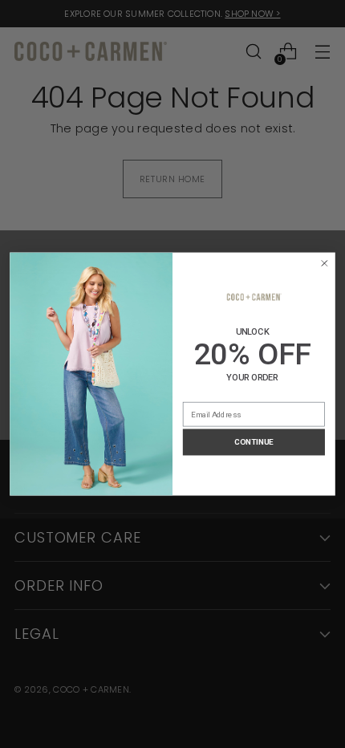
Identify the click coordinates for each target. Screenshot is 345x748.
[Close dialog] (324, 263)
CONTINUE (254, 442)
